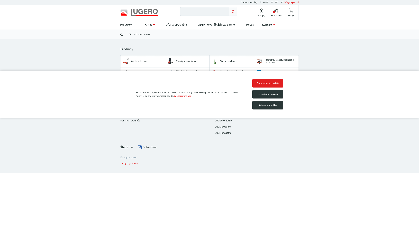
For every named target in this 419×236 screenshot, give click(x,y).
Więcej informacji (182, 96)
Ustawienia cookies (268, 94)
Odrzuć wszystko (268, 105)
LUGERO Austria (223, 133)
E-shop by (128, 157)
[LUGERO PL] (121, 34)
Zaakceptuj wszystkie (268, 83)
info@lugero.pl (291, 2)
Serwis (250, 25)
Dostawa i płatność (130, 120)
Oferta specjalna (176, 25)
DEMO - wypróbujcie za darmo (216, 25)
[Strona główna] (142, 12)
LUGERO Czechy (223, 120)
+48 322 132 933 (271, 2)
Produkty (126, 25)
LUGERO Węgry (223, 126)
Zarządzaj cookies (129, 163)
